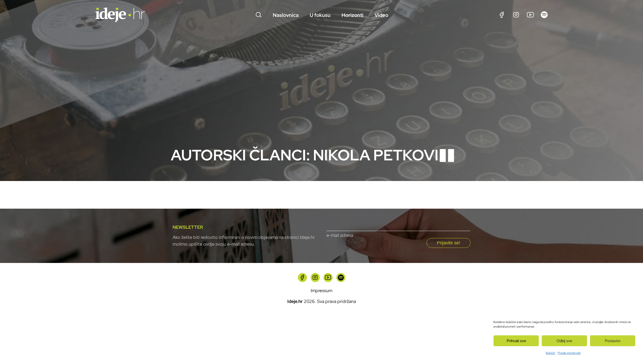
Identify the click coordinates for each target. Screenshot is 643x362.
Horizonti (352, 15)
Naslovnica (286, 15)
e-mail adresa (340, 235)
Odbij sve (564, 341)
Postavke (612, 341)
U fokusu (320, 15)
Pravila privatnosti (569, 353)
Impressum (321, 290)
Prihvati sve (516, 341)
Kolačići (550, 353)
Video (381, 15)
